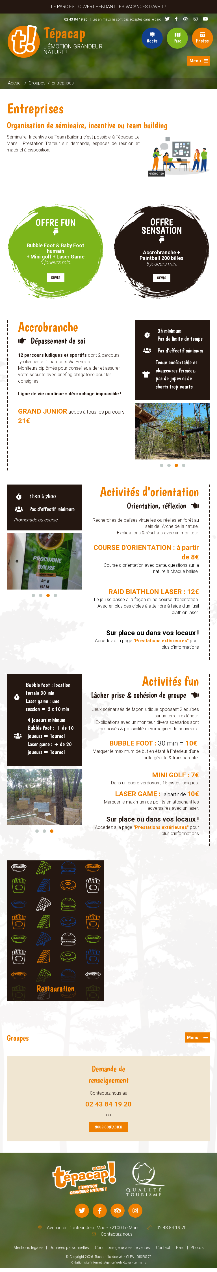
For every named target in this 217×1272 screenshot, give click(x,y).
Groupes (37, 83)
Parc (177, 41)
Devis (55, 277)
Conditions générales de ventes (122, 1247)
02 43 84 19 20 (75, 19)
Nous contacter (108, 1127)
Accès (152, 41)
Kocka (127, 1262)
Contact (163, 1247)
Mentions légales (29, 1247)
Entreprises (63, 83)
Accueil (15, 83)
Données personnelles (69, 1247)
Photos (202, 41)
